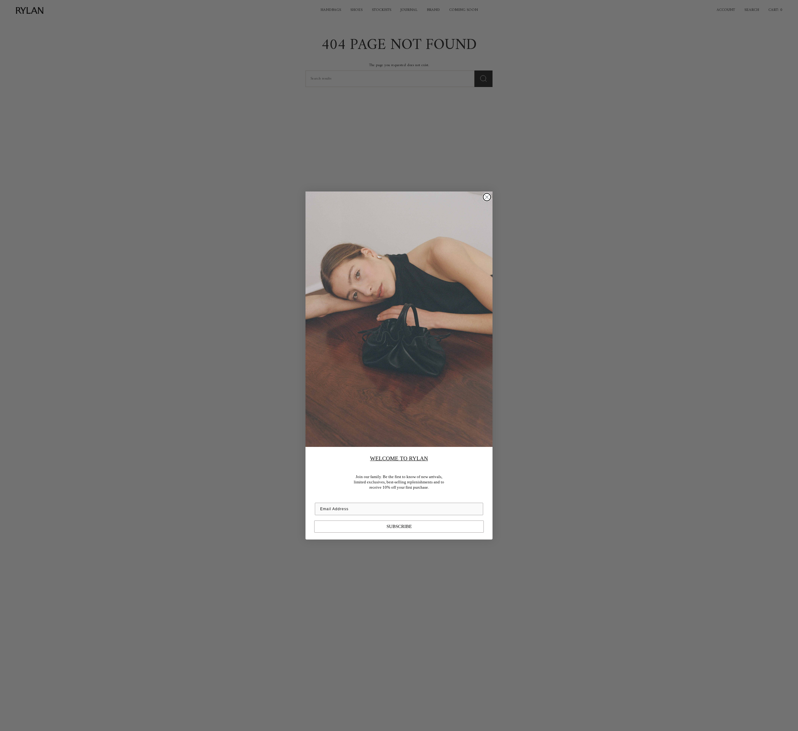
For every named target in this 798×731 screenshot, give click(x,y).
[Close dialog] (487, 197)
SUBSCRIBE (399, 526)
